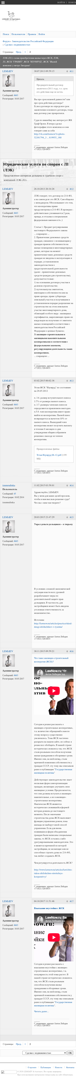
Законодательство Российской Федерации (33, 41)
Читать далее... (41, 1011)
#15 (72, 517)
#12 (72, 189)
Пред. (19, 51)
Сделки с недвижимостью (17, 44)
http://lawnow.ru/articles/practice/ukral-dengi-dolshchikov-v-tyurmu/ (53, 625)
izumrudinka (8, 485)
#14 (72, 485)
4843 (16, 95)
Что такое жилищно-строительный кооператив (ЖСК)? (51, 659)
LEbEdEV (7, 71)
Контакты (70, 1067)
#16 (72, 651)
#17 (72, 901)
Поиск (72, 2)
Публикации (45, 1067)
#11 (72, 71)
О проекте (32, 1067)
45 (15, 493)
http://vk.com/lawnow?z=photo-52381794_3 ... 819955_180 (49, 135)
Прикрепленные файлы (48, 448)
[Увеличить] (8, 85)
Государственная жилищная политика (53, 771)
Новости (58, 1067)
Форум (6, 41)
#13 (72, 380)
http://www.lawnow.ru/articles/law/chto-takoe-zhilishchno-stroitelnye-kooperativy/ (53, 873)
